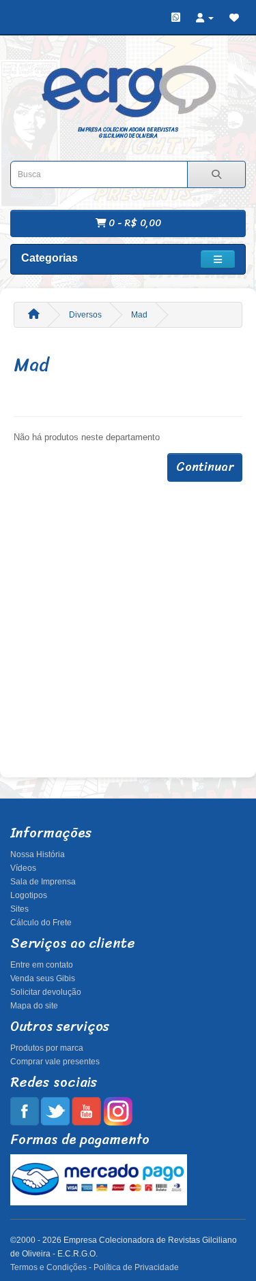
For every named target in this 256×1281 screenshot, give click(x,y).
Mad (139, 315)
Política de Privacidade (136, 1267)
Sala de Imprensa (43, 881)
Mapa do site (34, 1005)
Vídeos (23, 868)
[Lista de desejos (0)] (234, 18)
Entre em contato (41, 965)
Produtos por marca (46, 1048)
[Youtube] (86, 1110)
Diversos (85, 315)
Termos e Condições (48, 1267)
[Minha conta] (205, 18)
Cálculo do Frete (41, 922)
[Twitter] (55, 1110)
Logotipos (28, 895)
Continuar (204, 467)
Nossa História (37, 854)
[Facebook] (24, 1110)
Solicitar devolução (45, 992)
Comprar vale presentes (55, 1061)
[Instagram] (117, 1110)
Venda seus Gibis (42, 978)
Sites (19, 909)
